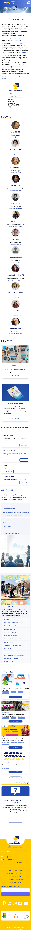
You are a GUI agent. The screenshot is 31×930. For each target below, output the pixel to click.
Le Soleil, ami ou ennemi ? (11, 658)
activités (19, 77)
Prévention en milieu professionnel (12, 516)
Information (13, 692)
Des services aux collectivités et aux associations (16, 512)
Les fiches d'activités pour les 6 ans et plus (15, 639)
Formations (6, 519)
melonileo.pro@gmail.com (15, 244)
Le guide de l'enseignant (10, 636)
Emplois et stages (15, 882)
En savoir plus (15, 824)
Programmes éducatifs (9, 508)
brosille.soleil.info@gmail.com (15, 262)
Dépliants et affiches (9, 649)
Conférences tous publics (9, 523)
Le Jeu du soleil (8, 619)
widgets (21, 873)
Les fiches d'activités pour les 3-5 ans (14, 655)
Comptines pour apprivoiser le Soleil (13, 645)
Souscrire (15, 894)
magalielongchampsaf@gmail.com (15, 280)
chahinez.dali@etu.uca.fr (15, 333)
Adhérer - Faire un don (15, 879)
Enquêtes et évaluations (9, 530)
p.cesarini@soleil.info (15, 137)
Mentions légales (18, 929)
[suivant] (29, 916)
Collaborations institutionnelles (11, 533)
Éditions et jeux (7, 526)
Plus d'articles (15, 778)
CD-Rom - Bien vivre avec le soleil (13, 652)
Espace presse (12, 873)
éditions (4, 78)
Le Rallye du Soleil (9, 642)
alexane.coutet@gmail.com (15, 316)
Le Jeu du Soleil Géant (10, 629)
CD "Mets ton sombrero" (10, 632)
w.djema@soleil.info (15, 190)
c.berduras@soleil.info (15, 173)
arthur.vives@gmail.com (15, 208)
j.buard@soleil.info (15, 155)
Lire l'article (24, 445)
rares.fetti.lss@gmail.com (15, 226)
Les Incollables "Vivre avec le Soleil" (13, 622)
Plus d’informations (16, 40)
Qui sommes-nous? (15, 870)
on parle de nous (15, 876)
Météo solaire (6, 505)
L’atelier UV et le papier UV (11, 626)
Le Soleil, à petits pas (10, 662)
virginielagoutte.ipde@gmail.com (15, 298)
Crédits (11, 929)
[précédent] (2, 916)
